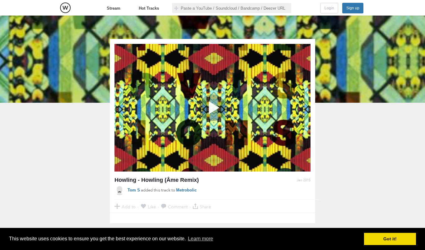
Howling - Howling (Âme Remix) (156, 180)
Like (152, 206)
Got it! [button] (390, 238)
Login (329, 8)
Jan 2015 (304, 180)
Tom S (134, 190)
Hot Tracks (149, 8)
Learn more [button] (200, 238)
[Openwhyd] (65, 7)
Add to (129, 206)
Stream (113, 8)
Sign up (352, 8)
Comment (178, 206)
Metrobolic (186, 190)
